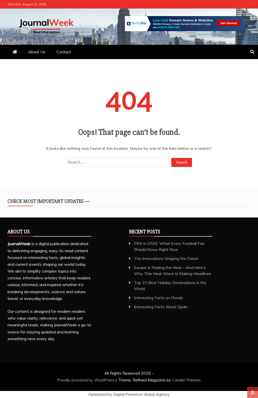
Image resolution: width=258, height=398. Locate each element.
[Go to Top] (252, 392)
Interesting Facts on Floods (158, 297)
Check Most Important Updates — (49, 201)
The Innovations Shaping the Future (166, 258)
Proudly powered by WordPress (86, 379)
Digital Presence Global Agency (141, 394)
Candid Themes (186, 379)
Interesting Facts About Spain (161, 306)
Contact (63, 51)
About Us (36, 51)
